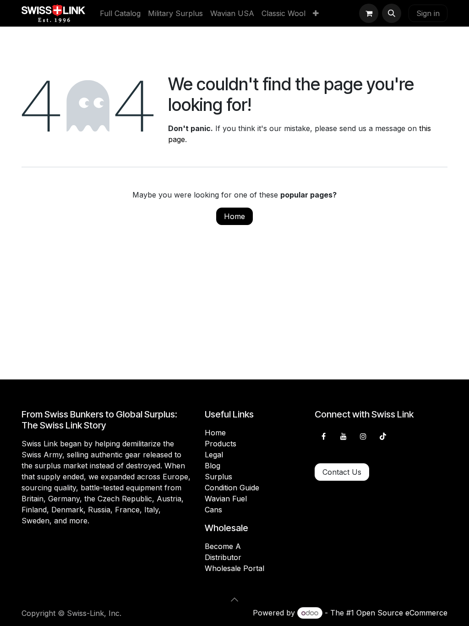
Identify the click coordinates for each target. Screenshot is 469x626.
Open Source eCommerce (401, 612)
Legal (214, 454)
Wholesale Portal (234, 568)
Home (234, 216)
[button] (391, 13)
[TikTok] (383, 436)
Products (220, 443)
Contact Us (341, 472)
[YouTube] (343, 436)
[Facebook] (323, 436)
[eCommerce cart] (368, 13)
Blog (212, 465)
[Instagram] (363, 436)
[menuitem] (120, 13)
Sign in (428, 13)
